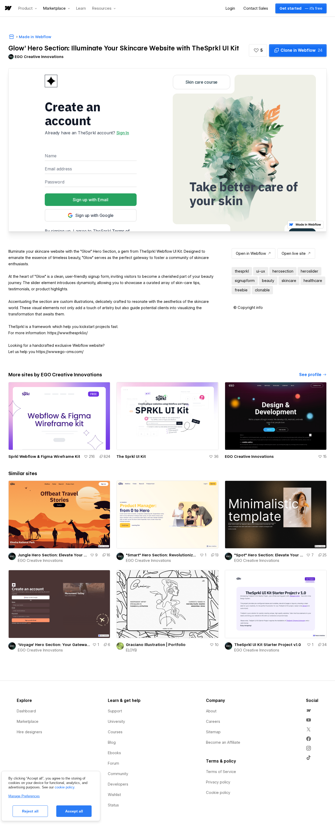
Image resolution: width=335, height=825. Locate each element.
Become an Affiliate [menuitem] (223, 742)
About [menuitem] (211, 711)
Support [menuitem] (115, 711)
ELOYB (131, 650)
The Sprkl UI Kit (131, 456)
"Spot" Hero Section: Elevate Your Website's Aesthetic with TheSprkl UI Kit (269, 555)
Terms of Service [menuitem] (221, 772)
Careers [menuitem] (213, 721)
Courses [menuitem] (115, 732)
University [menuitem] (116, 721)
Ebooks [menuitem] (114, 753)
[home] (8, 8)
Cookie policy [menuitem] (218, 793)
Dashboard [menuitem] (26, 711)
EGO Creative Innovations (249, 456)
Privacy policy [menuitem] (218, 782)
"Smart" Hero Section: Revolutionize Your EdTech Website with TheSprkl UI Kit (161, 555)
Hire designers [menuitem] (29, 732)
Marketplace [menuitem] (27, 721)
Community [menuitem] (118, 774)
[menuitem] (308, 710)
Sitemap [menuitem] (213, 732)
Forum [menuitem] (113, 763)
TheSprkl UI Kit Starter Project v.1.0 (267, 645)
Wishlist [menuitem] (114, 795)
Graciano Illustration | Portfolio (156, 645)
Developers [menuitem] (118, 784)
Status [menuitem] (113, 805)
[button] (27, 8)
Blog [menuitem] (112, 742)
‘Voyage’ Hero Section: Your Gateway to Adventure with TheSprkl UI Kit (54, 645)
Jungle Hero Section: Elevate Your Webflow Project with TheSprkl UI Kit (53, 555)
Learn (81, 8)
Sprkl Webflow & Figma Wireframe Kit (44, 456)
